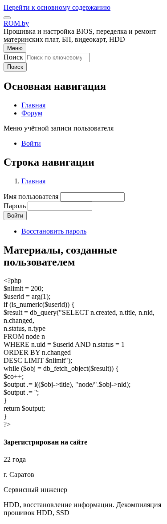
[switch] (7, 17)
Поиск (13, 57)
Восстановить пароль (53, 231)
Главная (33, 181)
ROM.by (16, 23)
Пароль (15, 206)
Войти (31, 143)
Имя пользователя (31, 196)
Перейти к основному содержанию (57, 7)
